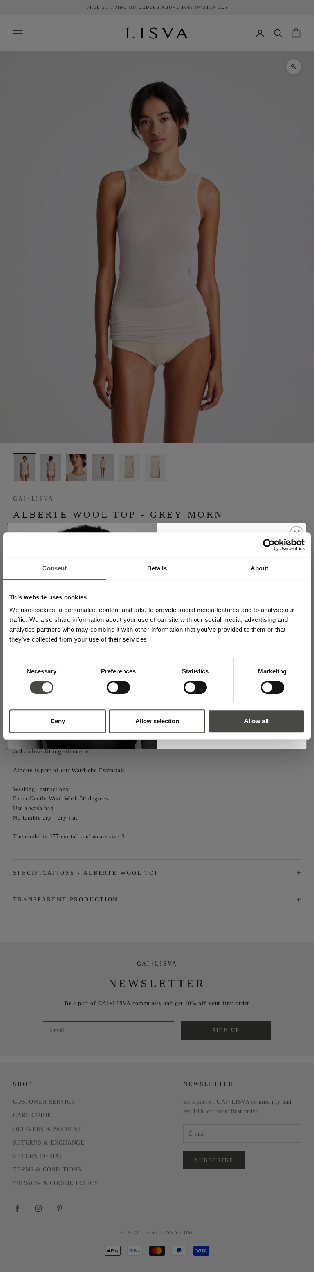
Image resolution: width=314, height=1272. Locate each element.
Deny (57, 721)
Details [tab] (157, 568)
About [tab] (260, 568)
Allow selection (157, 721)
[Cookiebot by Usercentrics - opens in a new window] (269, 545)
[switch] (118, 687)
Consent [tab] (54, 568)
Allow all (256, 721)
